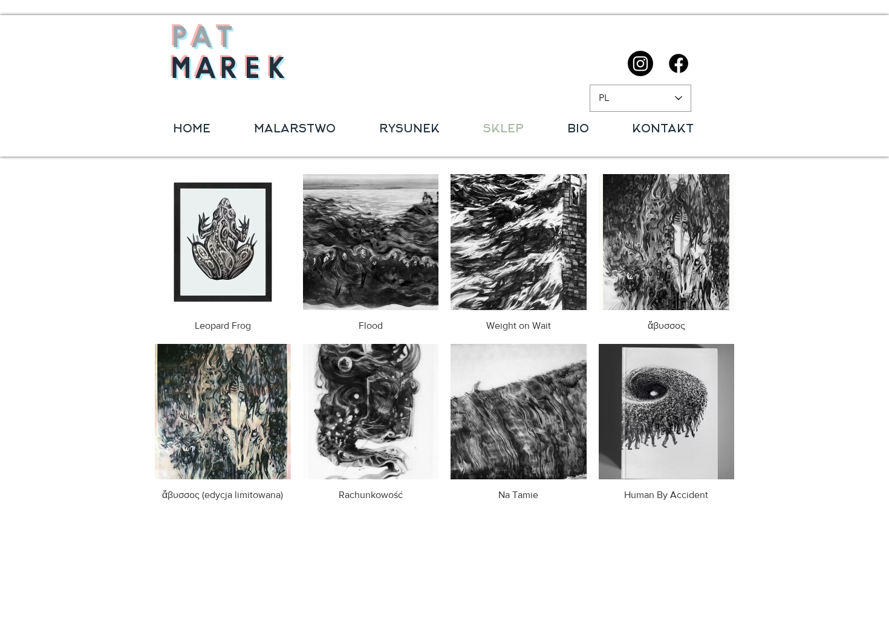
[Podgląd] (223, 242)
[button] (294, 130)
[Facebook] (678, 63)
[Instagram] (640, 63)
